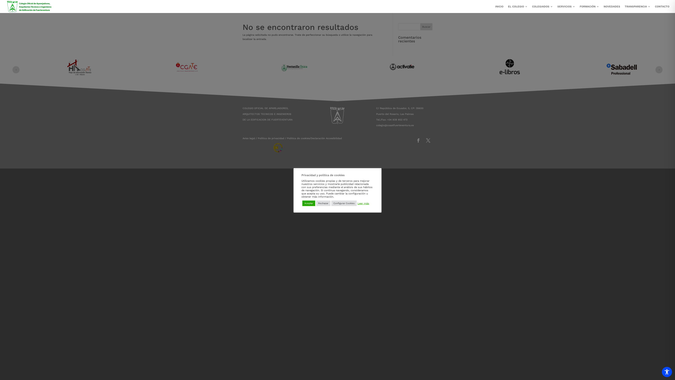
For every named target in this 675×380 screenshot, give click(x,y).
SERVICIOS (564, 6)
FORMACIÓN (588, 6)
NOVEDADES (612, 6)
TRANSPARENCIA (636, 6)
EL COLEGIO (516, 6)
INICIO (499, 6)
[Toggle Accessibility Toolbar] (666, 371)
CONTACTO (662, 6)
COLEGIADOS (540, 6)
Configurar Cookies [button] (344, 203)
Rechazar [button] (323, 203)
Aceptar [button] (308, 203)
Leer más (363, 203)
